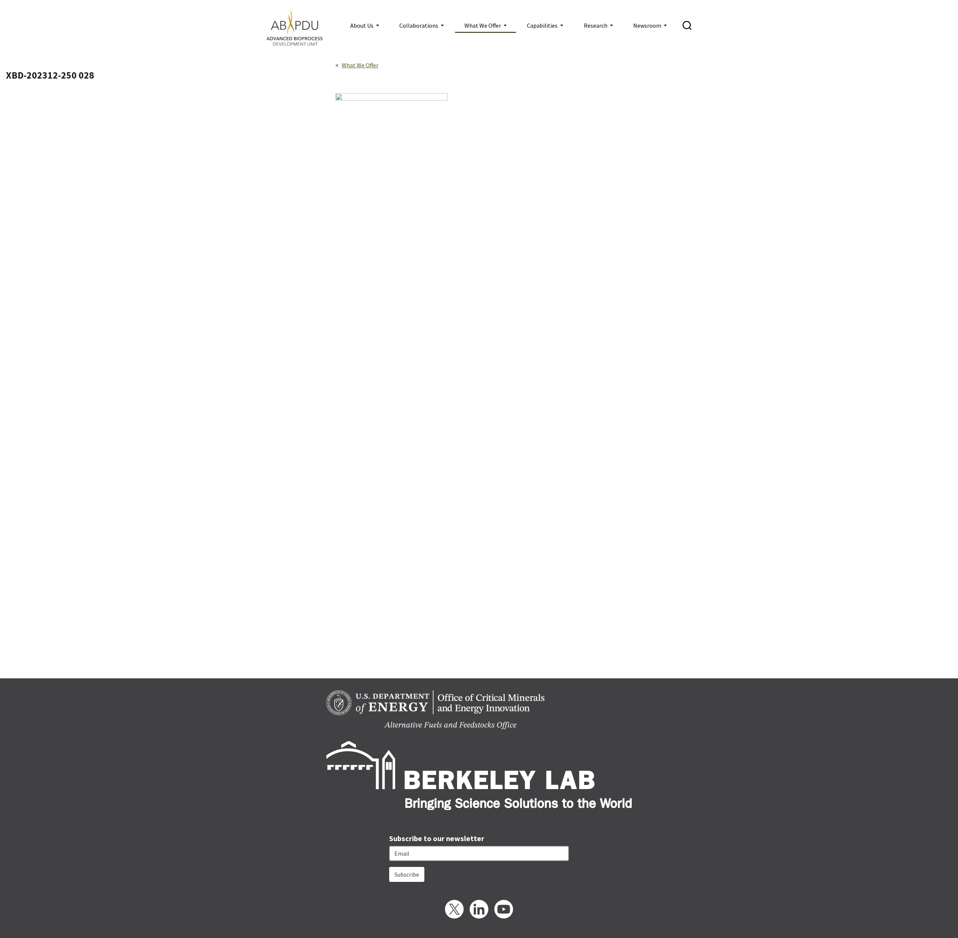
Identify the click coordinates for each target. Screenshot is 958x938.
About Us (362, 25)
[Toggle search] (687, 25)
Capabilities (543, 25)
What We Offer (483, 25)
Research (596, 25)
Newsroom (647, 25)
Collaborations (419, 25)
